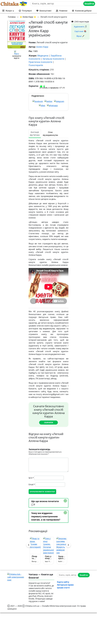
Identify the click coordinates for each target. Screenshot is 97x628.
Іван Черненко (47, 561)
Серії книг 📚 (80, 31)
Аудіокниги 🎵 (80, 26)
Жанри (9, 10)
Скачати (48, 422)
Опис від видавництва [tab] (50, 133)
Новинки (63, 10)
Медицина (42, 55)
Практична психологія (40, 62)
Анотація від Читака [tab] (35, 133)
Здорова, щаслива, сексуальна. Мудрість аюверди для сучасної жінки (61, 557)
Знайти (89, 3)
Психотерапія (36, 65)
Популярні (27, 10)
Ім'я (31, 478)
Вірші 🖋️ (80, 36)
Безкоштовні (45, 10)
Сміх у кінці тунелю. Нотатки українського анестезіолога (47, 557)
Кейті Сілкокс (61, 561)
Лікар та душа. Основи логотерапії (34, 557)
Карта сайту (63, 582)
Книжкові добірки (83, 10)
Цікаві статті (63, 587)
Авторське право (65, 584)
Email (32, 484)
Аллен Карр (42, 46)
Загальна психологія (53, 58)
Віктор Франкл (34, 561)
